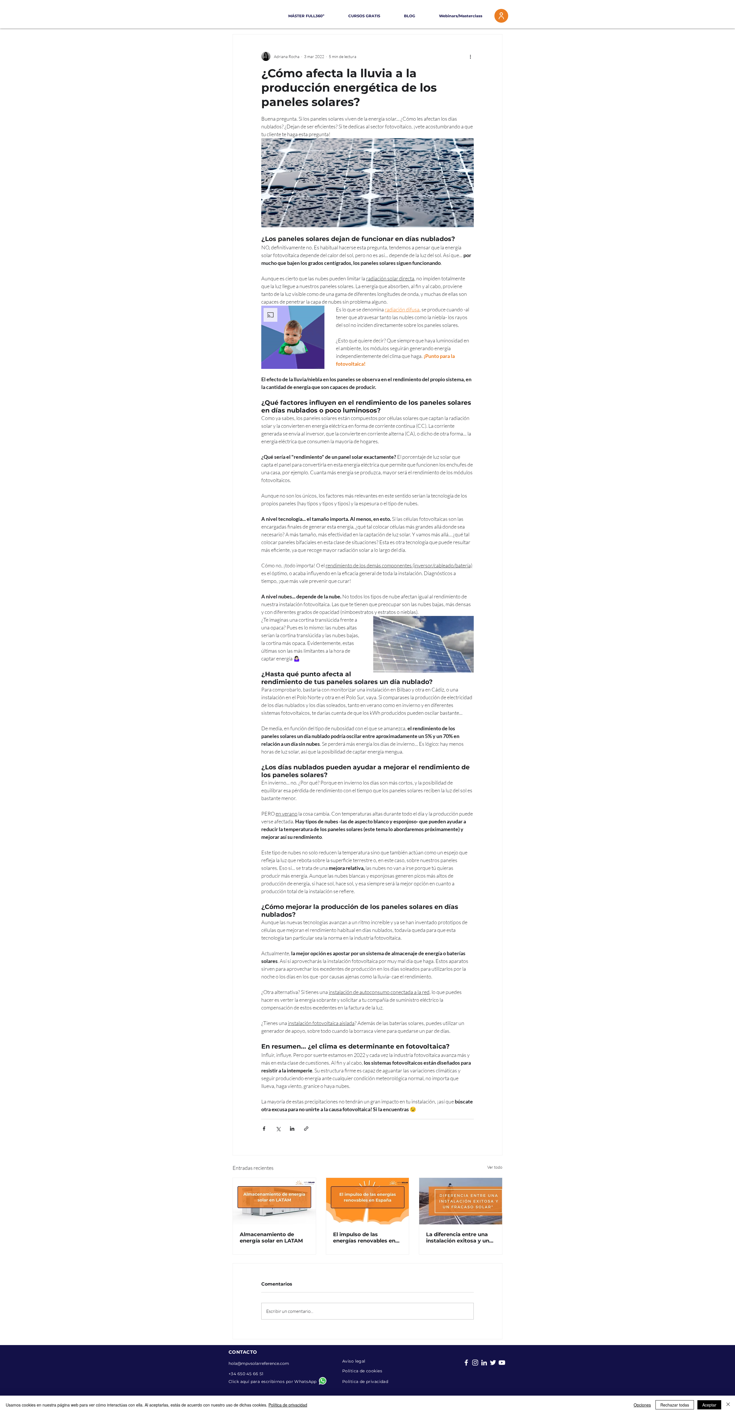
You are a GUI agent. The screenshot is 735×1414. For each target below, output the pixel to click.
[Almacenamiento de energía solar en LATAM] (274, 1201)
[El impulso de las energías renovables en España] (367, 1201)
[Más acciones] (470, 56)
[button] (356, 16)
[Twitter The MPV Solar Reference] (493, 1363)
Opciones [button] (642, 1405)
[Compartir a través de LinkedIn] (292, 1128)
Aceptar (709, 1405)
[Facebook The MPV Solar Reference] (466, 1363)
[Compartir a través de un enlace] (306, 1128)
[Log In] (501, 16)
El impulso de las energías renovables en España (364, 1237)
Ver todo (494, 1167)
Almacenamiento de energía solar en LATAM (271, 1237)
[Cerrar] (728, 1404)
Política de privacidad (287, 1405)
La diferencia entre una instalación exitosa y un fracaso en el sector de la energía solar (459, 1237)
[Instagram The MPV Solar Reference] (475, 1363)
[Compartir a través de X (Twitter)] (278, 1128)
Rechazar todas (674, 1405)
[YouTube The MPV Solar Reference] (502, 1363)
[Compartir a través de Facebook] (264, 1128)
